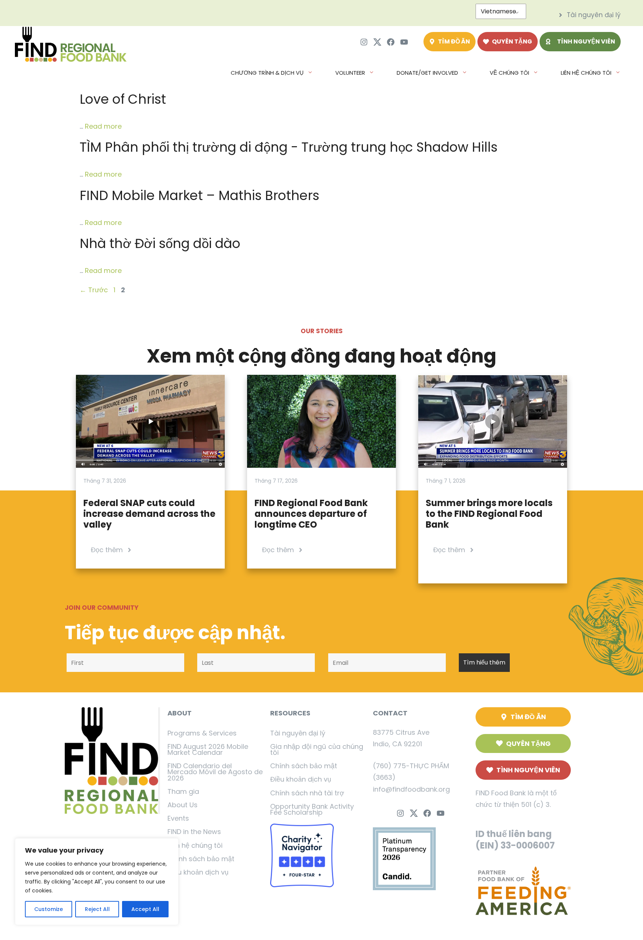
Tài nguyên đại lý (297, 733)
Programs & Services (202, 733)
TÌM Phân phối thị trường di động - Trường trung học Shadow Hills (289, 147)
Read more (103, 126)
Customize (48, 909)
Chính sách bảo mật (200, 858)
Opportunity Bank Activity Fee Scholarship (312, 809)
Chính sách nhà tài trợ (307, 793)
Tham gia (183, 791)
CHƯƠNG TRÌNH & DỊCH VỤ (267, 73)
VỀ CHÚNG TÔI (509, 73)
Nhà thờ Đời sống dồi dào (160, 243)
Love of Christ (123, 99)
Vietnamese (498, 11)
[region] (97, 881)
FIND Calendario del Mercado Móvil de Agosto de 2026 (215, 771)
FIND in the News (194, 831)
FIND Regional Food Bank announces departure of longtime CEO (311, 514)
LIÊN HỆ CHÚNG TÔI (586, 73)
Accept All (145, 909)
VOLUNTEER (350, 73)
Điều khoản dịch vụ (197, 872)
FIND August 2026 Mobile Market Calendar (207, 749)
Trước (94, 289)
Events (178, 818)
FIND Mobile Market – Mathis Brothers (199, 195)
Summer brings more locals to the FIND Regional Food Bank (489, 514)
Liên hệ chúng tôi (195, 845)
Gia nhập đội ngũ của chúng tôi (316, 749)
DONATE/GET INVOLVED (427, 73)
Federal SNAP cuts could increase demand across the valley (149, 514)
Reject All (97, 909)
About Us (182, 804)
